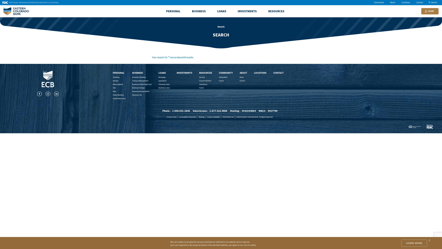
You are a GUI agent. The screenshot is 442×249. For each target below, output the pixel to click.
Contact (419, 2)
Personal (118, 72)
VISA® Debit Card (119, 98)
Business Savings (141, 88)
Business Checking (142, 77)
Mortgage (164, 77)
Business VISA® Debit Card (142, 84)
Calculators (205, 84)
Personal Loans (164, 84)
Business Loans (164, 88)
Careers (243, 81)
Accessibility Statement (187, 117)
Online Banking (119, 95)
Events (225, 81)
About (392, 2)
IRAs (117, 91)
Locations (405, 2)
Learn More (414, 243)
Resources (205, 72)
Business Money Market (142, 91)
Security (205, 77)
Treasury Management (142, 81)
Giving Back (226, 77)
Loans (162, 72)
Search (434, 2)
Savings (119, 81)
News (243, 77)
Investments (184, 72)
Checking (119, 77)
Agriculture (164, 81)
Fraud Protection (205, 81)
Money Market (119, 84)
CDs (117, 88)
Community (379, 2)
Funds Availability (213, 117)
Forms (205, 88)
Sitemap (202, 117)
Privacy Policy (172, 117)
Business (137, 72)
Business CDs (140, 95)
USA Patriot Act (228, 117)
